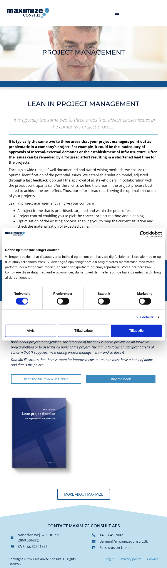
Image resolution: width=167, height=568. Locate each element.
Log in (110, 559)
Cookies (152, 559)
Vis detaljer (145, 317)
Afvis (31, 331)
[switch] (63, 301)
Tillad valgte (83, 331)
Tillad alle (136, 331)
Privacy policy (131, 559)
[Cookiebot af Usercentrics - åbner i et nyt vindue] (143, 234)
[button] (117, 13)
